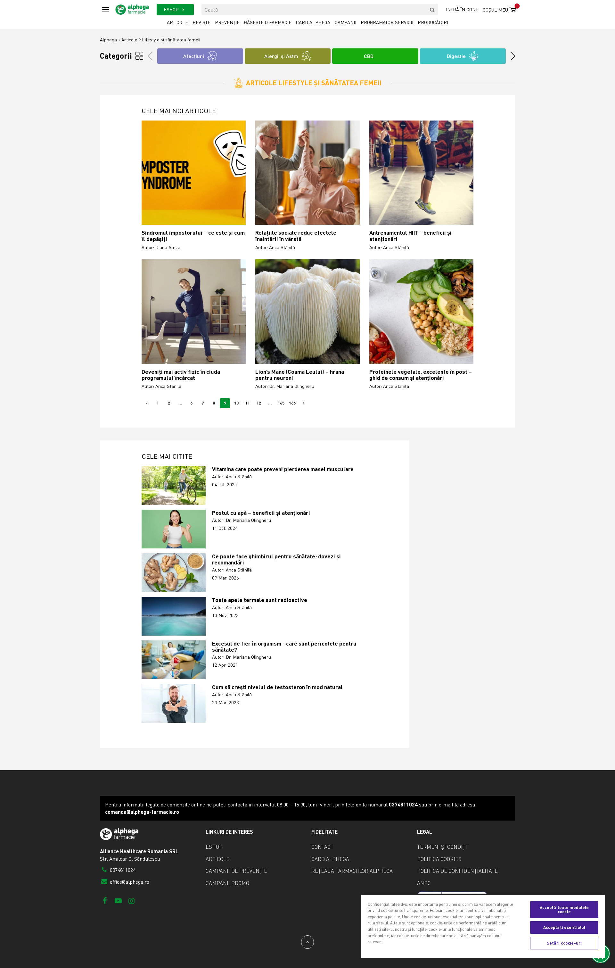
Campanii (345, 22)
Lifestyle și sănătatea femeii (171, 39)
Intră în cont (462, 9)
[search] (432, 9)
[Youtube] (118, 900)
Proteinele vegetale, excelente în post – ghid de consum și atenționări (420, 375)
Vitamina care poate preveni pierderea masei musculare (283, 469)
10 (236, 402)
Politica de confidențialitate (457, 871)
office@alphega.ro (129, 882)
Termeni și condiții (443, 847)
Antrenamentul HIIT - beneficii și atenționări (410, 235)
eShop (214, 847)
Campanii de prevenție (236, 871)
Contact (322, 847)
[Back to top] (307, 942)
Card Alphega (313, 22)
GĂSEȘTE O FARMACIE (267, 22)
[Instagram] (131, 900)
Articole (177, 22)
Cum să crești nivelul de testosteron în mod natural (277, 687)
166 (292, 402)
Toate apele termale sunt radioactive (259, 600)
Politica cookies (439, 859)
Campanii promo (227, 883)
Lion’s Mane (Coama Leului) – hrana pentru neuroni (299, 375)
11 (247, 402)
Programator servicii (387, 22)
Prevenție (227, 22)
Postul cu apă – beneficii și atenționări (261, 513)
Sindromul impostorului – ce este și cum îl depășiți (193, 235)
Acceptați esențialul (564, 927)
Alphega (108, 39)
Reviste (201, 22)
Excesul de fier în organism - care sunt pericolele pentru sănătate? (284, 646)
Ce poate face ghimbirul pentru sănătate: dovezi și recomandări (276, 559)
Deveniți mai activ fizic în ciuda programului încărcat (181, 375)
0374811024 (122, 870)
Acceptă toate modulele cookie (564, 909)
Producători (433, 22)
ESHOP (172, 9)
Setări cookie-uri (564, 943)
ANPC (424, 883)
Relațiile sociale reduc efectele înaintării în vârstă (295, 235)
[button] (510, 56)
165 (281, 402)
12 (259, 402)
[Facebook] (105, 900)
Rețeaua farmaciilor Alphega (352, 871)
